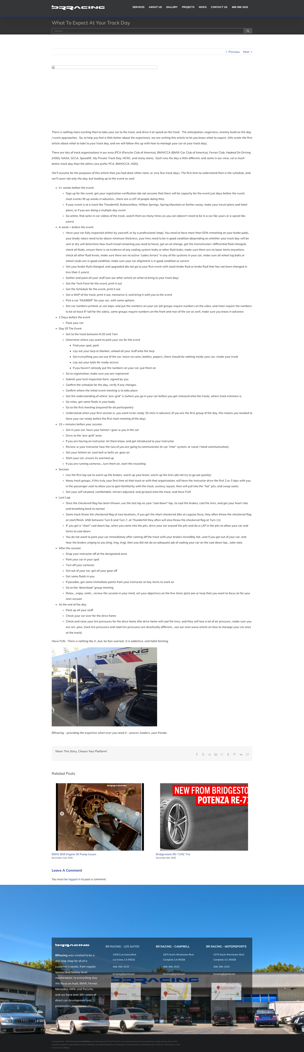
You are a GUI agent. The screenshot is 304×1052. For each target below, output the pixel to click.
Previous (234, 52)
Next (246, 52)
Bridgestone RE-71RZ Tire (173, 854)
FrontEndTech (85, 1041)
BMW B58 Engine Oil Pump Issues (74, 854)
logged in (74, 879)
